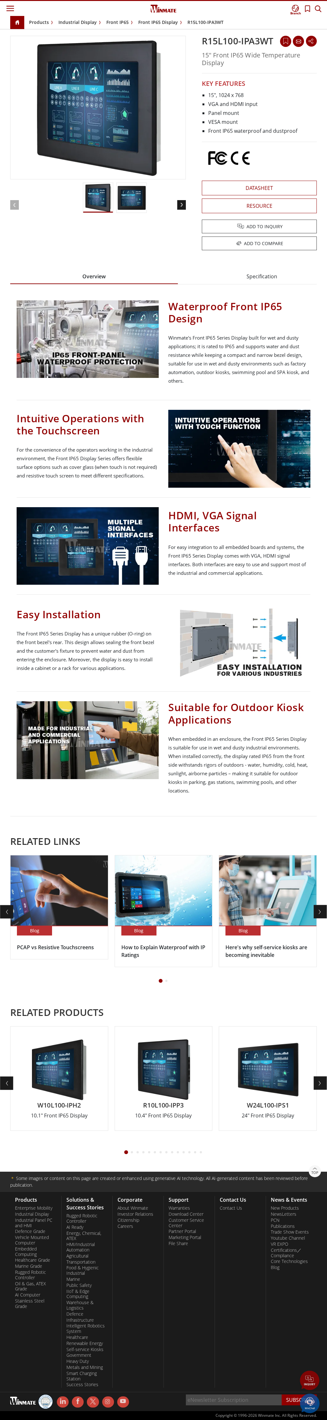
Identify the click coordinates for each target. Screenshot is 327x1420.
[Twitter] (93, 1401)
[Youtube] (123, 1402)
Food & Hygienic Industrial (82, 1270)
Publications (283, 1226)
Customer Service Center (186, 1222)
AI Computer (27, 1295)
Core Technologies (289, 1261)
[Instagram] (108, 1402)
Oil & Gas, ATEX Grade (30, 1286)
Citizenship (128, 1220)
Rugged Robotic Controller (30, 1275)
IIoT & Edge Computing (77, 1294)
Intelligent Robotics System (85, 1328)
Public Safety (79, 1285)
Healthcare (77, 1337)
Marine (73, 1279)
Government (78, 1355)
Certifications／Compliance (286, 1252)
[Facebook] (78, 1402)
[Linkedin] (63, 1402)
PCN (275, 1220)
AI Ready (74, 1227)
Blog (275, 1267)
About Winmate (133, 1208)
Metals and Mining (84, 1367)
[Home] (17, 23)
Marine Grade (28, 1266)
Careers (125, 1226)
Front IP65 (117, 22)
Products (39, 22)
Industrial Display (77, 22)
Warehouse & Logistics (80, 1305)
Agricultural (77, 1256)
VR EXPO (279, 1244)
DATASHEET (259, 188)
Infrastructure (80, 1320)
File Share (178, 1243)
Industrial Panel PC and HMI (33, 1222)
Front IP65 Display (158, 22)
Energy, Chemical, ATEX (83, 1236)
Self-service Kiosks (84, 1349)
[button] (310, 1381)
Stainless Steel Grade (29, 1303)
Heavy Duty (77, 1361)
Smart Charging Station (81, 1376)
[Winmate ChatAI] (310, 1402)
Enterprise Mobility (33, 1208)
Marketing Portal (185, 1237)
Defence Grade (30, 1231)
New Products (285, 1208)
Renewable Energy (84, 1343)
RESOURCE (259, 205)
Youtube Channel (288, 1238)
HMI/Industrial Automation (80, 1247)
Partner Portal (182, 1231)
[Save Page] (285, 40)
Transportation (80, 1262)
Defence (74, 1314)
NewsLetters (283, 1214)
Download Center (186, 1214)
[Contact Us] (298, 41)
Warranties (179, 1208)
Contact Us (231, 1208)
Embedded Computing (26, 1251)
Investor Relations (135, 1214)
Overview (94, 276)
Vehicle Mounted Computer (32, 1240)
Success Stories (82, 1384)
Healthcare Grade (32, 1260)
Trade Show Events (290, 1232)
